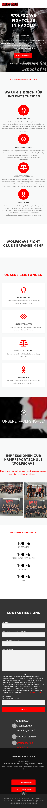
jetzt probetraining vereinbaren (23, 63)
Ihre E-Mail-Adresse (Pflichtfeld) (16, 631)
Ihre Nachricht (8, 649)
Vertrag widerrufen (23, 782)
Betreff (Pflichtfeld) (11, 640)
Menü (43, 4)
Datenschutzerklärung (32, 692)
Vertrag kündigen (23, 789)
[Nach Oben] (23, 794)
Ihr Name (5, 622)
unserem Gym (23, 35)
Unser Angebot (23, 56)
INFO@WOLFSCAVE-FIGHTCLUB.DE (25, 801)
